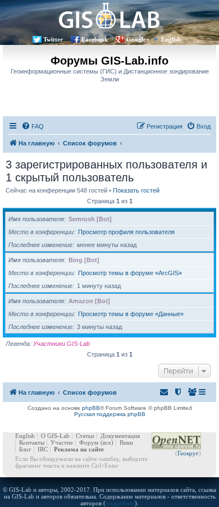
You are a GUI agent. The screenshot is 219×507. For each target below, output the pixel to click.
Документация (120, 435)
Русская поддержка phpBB (109, 414)
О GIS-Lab (55, 435)
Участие (62, 442)
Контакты (31, 442)
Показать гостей (136, 190)
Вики (126, 442)
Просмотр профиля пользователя (126, 232)
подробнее (120, 503)
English (171, 39)
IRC (43, 449)
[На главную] (109, 15)
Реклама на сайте (79, 449)
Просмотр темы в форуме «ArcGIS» (130, 273)
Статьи (85, 435)
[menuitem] (32, 126)
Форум (88, 442)
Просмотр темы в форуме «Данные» (131, 313)
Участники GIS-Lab (61, 343)
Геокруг (188, 453)
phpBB (91, 408)
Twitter (53, 39)
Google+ (137, 39)
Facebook (94, 39)
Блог (25, 449)
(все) (107, 442)
